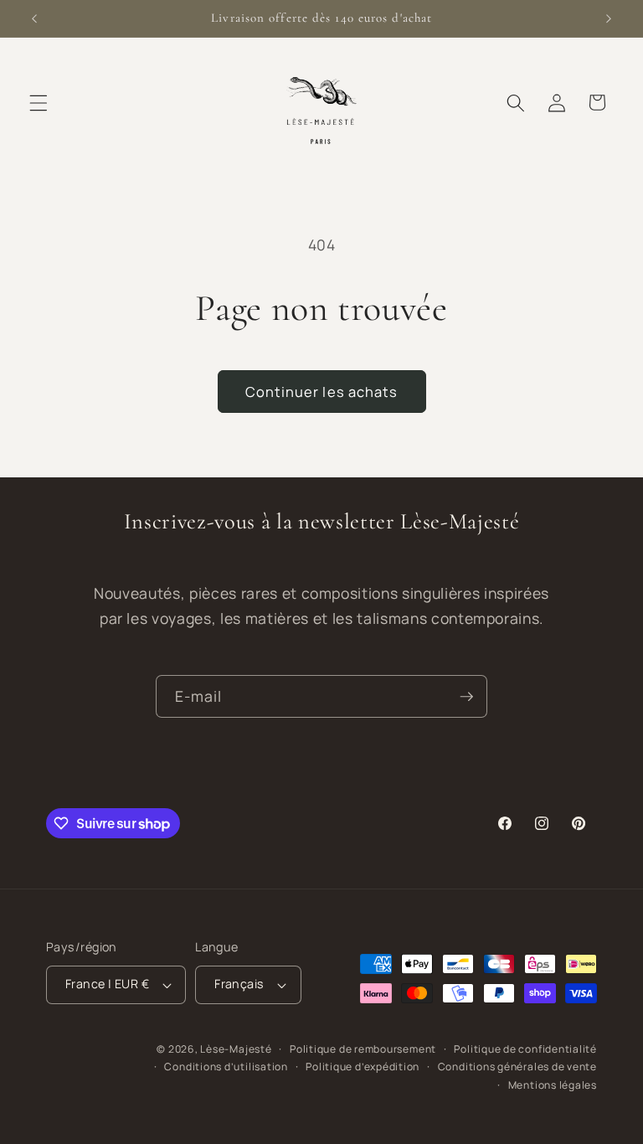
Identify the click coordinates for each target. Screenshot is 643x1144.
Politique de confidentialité (525, 1049)
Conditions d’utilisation (225, 1066)
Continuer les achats (322, 391)
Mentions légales (552, 1085)
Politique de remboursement (363, 1049)
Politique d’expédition (362, 1066)
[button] (38, 102)
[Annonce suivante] (608, 18)
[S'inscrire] (466, 697)
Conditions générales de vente (517, 1066)
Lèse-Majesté (235, 1049)
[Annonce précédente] (34, 18)
